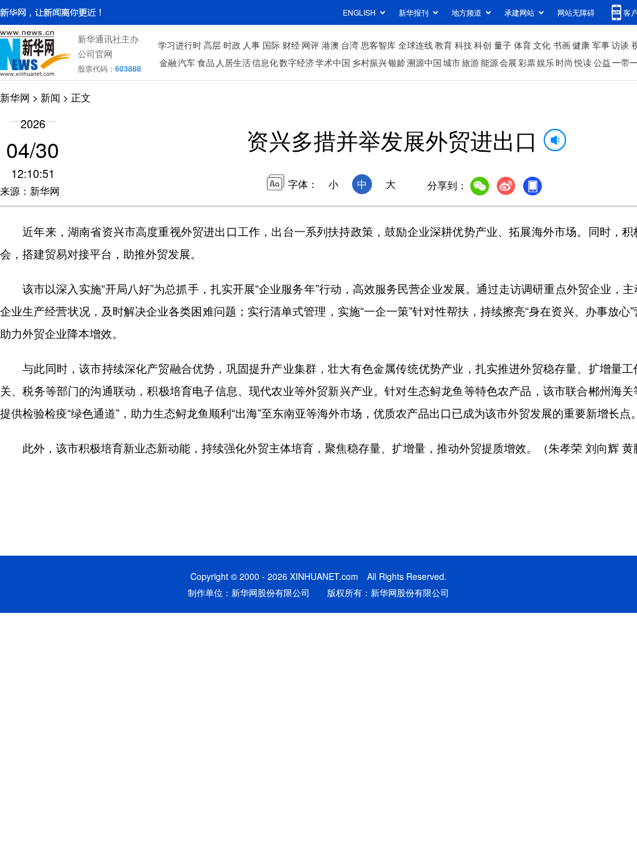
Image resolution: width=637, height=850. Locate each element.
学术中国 (332, 62)
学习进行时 (180, 45)
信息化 (265, 62)
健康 (581, 45)
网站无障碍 (576, 12)
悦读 (583, 62)
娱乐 (545, 62)
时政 (232, 45)
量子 (502, 45)
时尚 (564, 62)
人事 (251, 45)
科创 (482, 45)
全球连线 (415, 45)
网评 (310, 45)
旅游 (470, 62)
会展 (508, 62)
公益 (602, 62)
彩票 (527, 62)
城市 (451, 62)
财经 (291, 45)
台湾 (349, 45)
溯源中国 (424, 62)
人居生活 (233, 62)
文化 (542, 45)
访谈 (620, 45)
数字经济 (296, 62)
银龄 (397, 62)
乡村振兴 (369, 62)
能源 (489, 62)
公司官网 (95, 53)
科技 (463, 45)
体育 (522, 45)
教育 (443, 45)
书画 (561, 45)
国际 (271, 45)
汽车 (186, 62)
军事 (601, 45)
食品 (206, 62)
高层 (212, 45)
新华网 (15, 97)
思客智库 (378, 45)
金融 (168, 62)
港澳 (330, 45)
